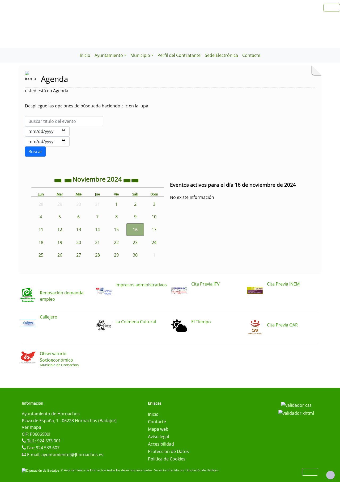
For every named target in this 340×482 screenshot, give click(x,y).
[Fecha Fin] (47, 141)
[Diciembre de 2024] (134, 180)
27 (78, 255)
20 (78, 242)
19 (59, 242)
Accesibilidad (161, 444)
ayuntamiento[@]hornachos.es (72, 455)
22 (116, 242)
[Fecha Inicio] (47, 131)
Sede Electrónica (221, 55)
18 (41, 242)
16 (135, 229)
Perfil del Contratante (179, 55)
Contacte (251, 55)
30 (135, 255)
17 (154, 229)
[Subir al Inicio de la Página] (330, 475)
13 (78, 229)
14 (97, 229)
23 (135, 242)
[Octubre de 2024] (69, 180)
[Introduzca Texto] (64, 121)
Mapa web (158, 429)
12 (59, 229)
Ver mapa (31, 427)
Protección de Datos (168, 451)
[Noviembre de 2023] (58, 180)
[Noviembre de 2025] (127, 180)
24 (154, 242)
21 (97, 242)
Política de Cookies (166, 459)
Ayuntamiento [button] (109, 55)
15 (116, 229)
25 (41, 255)
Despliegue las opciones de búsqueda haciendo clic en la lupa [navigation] (86, 106)
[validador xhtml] (296, 413)
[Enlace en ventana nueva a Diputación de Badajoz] (41, 470)
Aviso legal (158, 436)
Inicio (85, 55)
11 (41, 229)
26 (59, 255)
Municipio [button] (140, 55)
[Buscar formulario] (35, 151)
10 (154, 217)
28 (97, 255)
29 (116, 255)
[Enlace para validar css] (296, 405)
